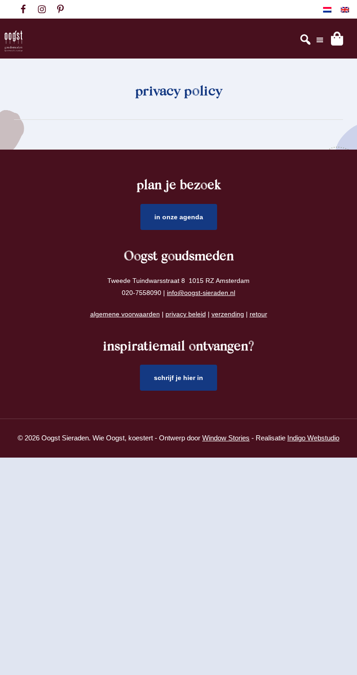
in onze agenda (178, 217)
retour (258, 314)
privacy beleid (185, 314)
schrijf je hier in (178, 377)
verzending (228, 314)
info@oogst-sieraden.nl (201, 292)
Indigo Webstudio (313, 438)
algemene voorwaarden (125, 314)
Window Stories (226, 438)
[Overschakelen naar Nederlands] (327, 9)
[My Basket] (337, 39)
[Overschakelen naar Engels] (345, 9)
